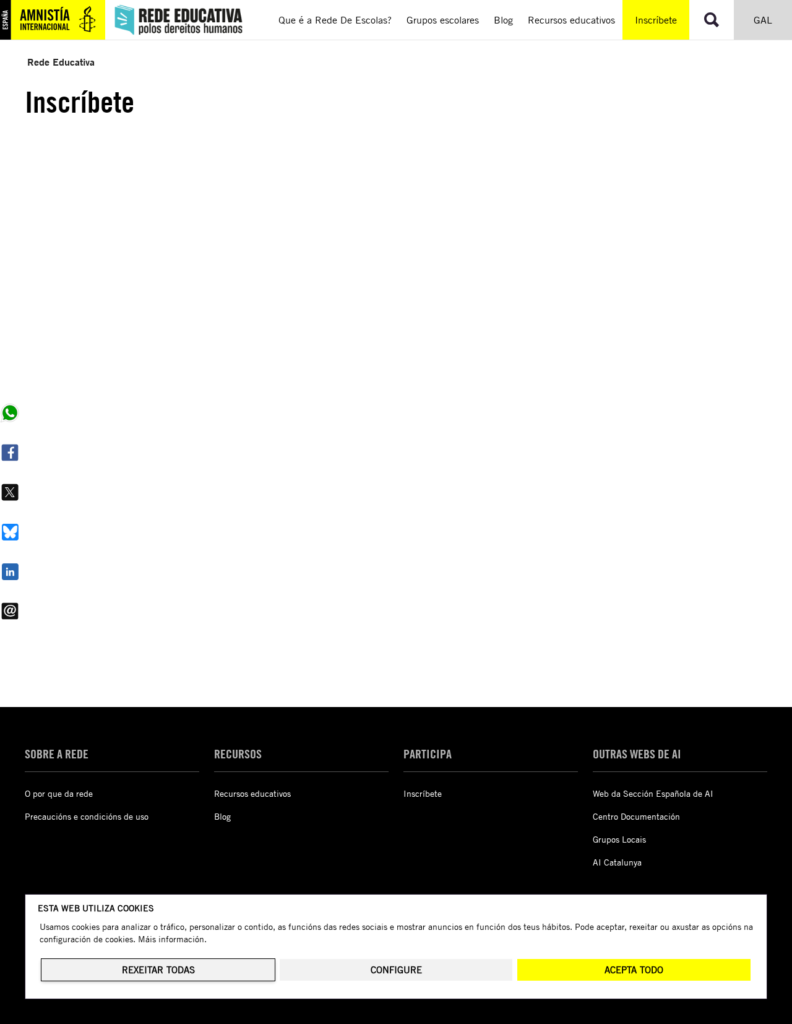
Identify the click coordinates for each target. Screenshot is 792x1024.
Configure (396, 970)
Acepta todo (634, 970)
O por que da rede (59, 793)
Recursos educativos (252, 793)
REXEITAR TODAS (158, 970)
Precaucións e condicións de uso (86, 816)
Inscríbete (656, 20)
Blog (222, 816)
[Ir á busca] (711, 20)
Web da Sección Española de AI (653, 793)
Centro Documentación (636, 816)
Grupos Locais (619, 839)
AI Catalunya (617, 862)
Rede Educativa (61, 61)
